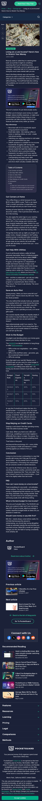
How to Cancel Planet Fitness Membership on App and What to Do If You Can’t (27, 664)
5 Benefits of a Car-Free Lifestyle (27, 590)
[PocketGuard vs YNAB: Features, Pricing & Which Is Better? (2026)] (8, 685)
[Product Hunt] (23, 638)
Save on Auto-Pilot (15, 175)
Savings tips (17, 8)
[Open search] (38, 17)
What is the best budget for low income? (23, 187)
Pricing (5, 723)
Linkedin (2, 38)
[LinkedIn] (28, 638)
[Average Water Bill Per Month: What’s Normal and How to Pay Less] (8, 695)
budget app (17, 761)
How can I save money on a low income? (23, 185)
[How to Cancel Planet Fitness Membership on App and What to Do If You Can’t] (8, 665)
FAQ (10, 183)
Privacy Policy (17, 789)
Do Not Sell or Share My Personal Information (19, 793)
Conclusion (12, 181)
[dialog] (21, 790)
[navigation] (39, 4)
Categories (7, 17)
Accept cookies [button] (20, 798)
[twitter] (14, 638)
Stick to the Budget (15, 177)
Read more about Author (21, 556)
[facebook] (9, 638)
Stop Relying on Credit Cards (18, 179)
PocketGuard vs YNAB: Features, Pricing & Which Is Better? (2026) (27, 684)
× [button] (40, 781)
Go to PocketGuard (23, 621)
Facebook (2, 28)
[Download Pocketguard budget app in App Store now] (14, 104)
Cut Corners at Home (15, 170)
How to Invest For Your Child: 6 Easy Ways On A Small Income (27, 606)
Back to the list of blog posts (24, 615)
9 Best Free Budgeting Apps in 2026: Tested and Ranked (26, 674)
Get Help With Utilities (16, 172)
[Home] (4, 4)
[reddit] (33, 638)
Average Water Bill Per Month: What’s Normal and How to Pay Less (26, 694)
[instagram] (18, 638)
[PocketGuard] (9, 548)
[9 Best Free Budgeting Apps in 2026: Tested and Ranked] (8, 675)
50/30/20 (12, 343)
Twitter (2, 33)
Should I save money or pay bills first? (22, 189)
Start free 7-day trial (25, 4)
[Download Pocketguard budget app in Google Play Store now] (29, 104)
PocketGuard (19, 547)
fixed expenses (17, 345)
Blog (9, 8)
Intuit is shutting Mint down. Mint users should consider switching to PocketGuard (27, 653)
